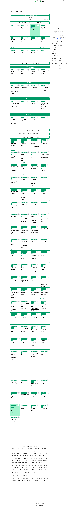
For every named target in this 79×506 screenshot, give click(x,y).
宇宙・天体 (35, 467)
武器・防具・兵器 (42, 462)
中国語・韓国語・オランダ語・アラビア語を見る (30, 134)
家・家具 (40, 453)
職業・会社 (39, 465)
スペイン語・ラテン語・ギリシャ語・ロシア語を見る (30, 130)
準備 (27, 478)
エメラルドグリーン (34, 478)
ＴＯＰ (33, 504)
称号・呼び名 (30, 455)
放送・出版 (30, 453)
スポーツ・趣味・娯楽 (20, 469)
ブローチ (45, 480)
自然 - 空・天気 (28, 472)
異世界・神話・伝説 (58, 45)
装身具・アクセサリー (23, 462)
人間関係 (40, 460)
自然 (42, 448)
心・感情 (19, 460)
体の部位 (23, 467)
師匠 (41, 480)
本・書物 (40, 455)
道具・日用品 (29, 467)
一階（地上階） (29, 480)
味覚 (19, 465)
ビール (23, 480)
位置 (32, 458)
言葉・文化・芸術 (30, 469)
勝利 (45, 478)
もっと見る (13, 47)
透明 (48, 478)
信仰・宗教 (27, 465)
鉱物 (28, 458)
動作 (13, 448)
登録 (57, 38)
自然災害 (18, 448)
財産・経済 (37, 448)
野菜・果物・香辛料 (21, 455)
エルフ (19, 480)
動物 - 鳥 (32, 448)
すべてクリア (60, 35)
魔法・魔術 (28, 460)
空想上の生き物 (23, 453)
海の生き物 (14, 458)
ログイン (15, 1)
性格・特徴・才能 (22, 458)
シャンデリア (20, 483)
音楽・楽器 (42, 451)
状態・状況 (33, 465)
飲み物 (35, 453)
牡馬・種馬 (22, 478)
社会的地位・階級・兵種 (21, 451)
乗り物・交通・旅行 (42, 469)
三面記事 (36, 480)
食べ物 (35, 458)
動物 (38, 451)
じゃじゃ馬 (13, 478)
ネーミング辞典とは (56, 68)
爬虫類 (44, 455)
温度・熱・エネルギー (19, 472)
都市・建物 (33, 451)
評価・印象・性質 (33, 462)
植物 (18, 467)
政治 (24, 460)
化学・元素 (14, 465)
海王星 (40, 478)
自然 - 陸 (40, 458)
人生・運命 (23, 448)
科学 (34, 472)
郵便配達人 (14, 480)
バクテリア (26, 483)
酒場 (18, 478)
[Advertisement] (39, 6)
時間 (35, 455)
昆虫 (23, 465)
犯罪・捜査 (34, 460)
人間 (28, 448)
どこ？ (31, 483)
